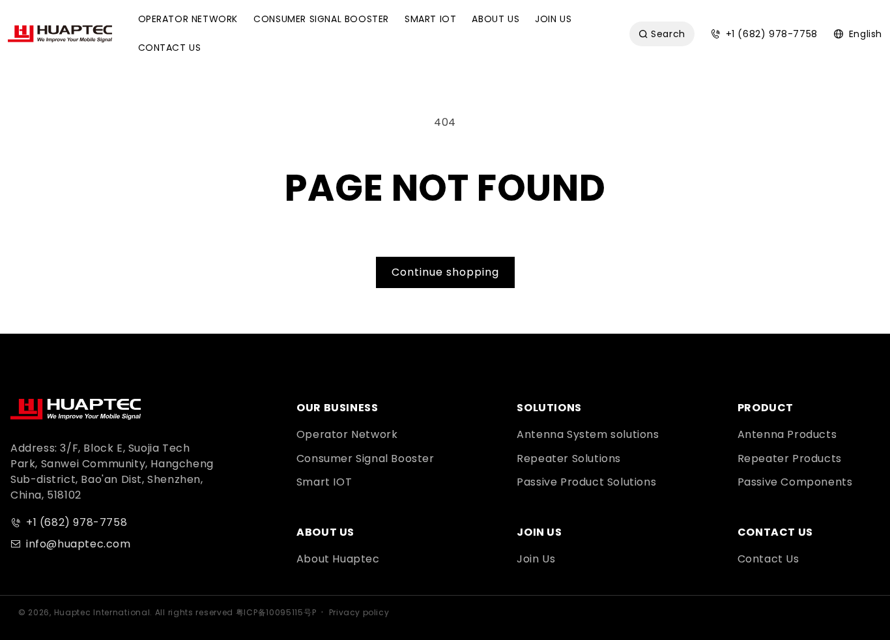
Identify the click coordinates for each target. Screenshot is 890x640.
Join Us (536, 558)
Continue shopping (445, 272)
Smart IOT (324, 481)
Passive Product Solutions (586, 481)
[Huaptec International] (75, 409)
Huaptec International (102, 612)
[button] (188, 19)
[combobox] (662, 34)
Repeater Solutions (569, 458)
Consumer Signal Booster (365, 458)
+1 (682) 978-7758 (76, 522)
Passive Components (795, 481)
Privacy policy (359, 613)
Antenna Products (787, 434)
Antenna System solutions (588, 434)
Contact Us (768, 558)
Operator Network (347, 434)
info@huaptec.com (78, 543)
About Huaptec (338, 558)
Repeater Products (790, 458)
